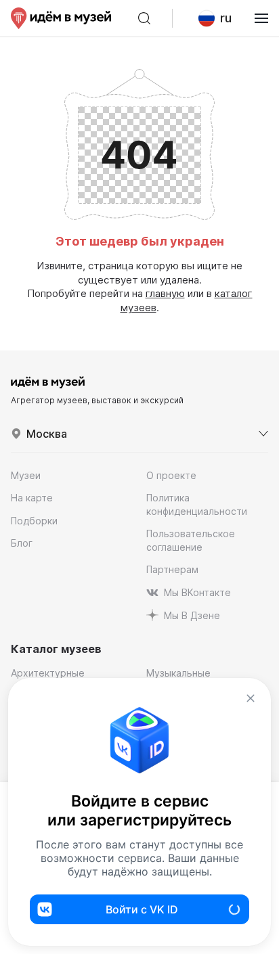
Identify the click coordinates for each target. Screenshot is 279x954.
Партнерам (172, 569)
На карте (32, 497)
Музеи (26, 475)
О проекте (171, 475)
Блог (22, 543)
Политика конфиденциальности (196, 504)
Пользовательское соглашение (190, 540)
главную (165, 293)
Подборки (34, 520)
